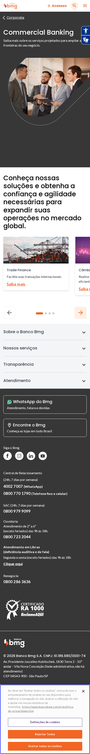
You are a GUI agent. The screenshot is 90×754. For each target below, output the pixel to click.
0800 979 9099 (17, 511)
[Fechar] (83, 691)
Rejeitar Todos (45, 734)
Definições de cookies (45, 722)
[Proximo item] (81, 313)
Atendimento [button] (17, 380)
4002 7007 (23, 486)
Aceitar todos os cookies (45, 746)
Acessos (59, 5)
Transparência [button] (18, 364)
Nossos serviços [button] (20, 348)
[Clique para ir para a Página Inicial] (10, 6)
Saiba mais (16, 284)
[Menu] (85, 6)
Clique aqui (13, 565)
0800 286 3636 (17, 581)
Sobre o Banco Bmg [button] (23, 332)
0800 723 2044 (17, 537)
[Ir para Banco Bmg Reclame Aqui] (24, 620)
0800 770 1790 (35, 493)
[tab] (39, 313)
